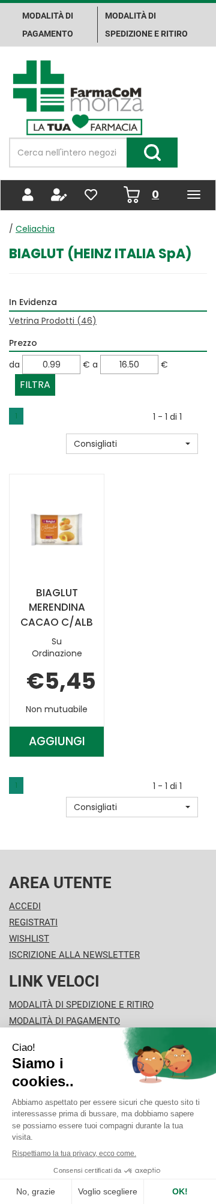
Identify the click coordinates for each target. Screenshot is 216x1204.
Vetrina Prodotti (53, 321)
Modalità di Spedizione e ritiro (146, 24)
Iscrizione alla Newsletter (74, 954)
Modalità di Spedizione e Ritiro (81, 1004)
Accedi (25, 906)
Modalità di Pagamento (64, 1020)
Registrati (33, 922)
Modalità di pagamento (47, 24)
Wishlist (29, 938)
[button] (132, 444)
